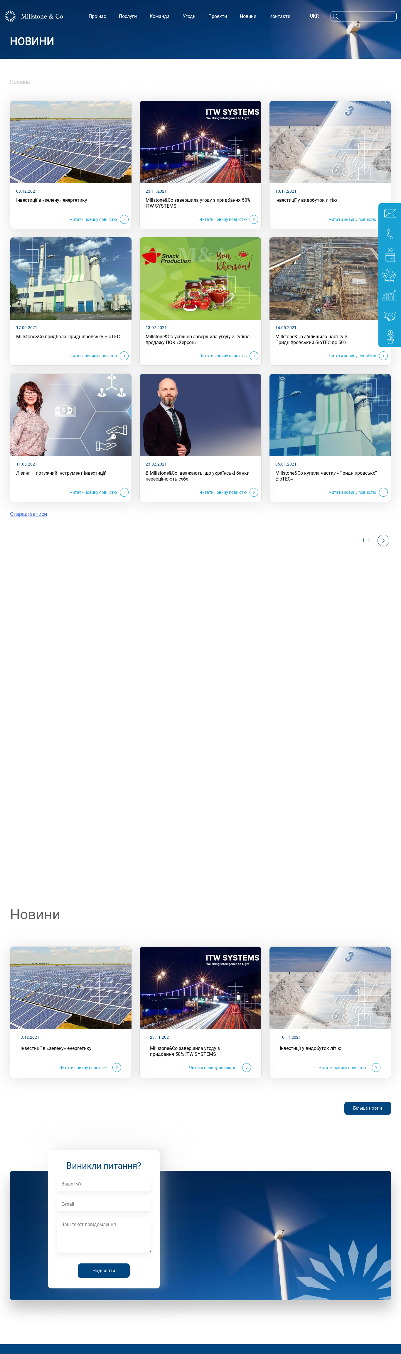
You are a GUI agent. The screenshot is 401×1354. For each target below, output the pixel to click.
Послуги (128, 16)
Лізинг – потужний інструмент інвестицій (61, 473)
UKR (314, 16)
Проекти (217, 16)
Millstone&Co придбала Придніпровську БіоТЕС (68, 336)
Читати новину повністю (93, 219)
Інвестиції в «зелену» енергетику (51, 200)
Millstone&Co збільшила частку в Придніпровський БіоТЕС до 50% (311, 339)
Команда (160, 16)
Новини (248, 16)
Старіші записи (28, 514)
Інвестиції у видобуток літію (306, 200)
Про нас (97, 16)
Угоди (189, 16)
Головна (20, 82)
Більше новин (367, 1108)
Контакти (279, 16)
